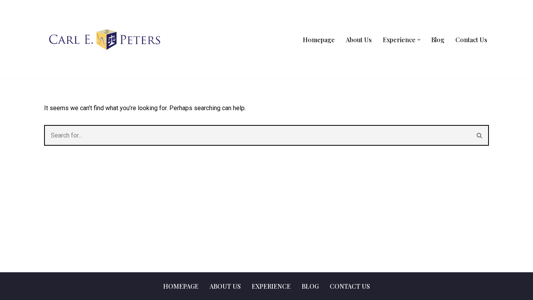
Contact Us (471, 40)
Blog (437, 40)
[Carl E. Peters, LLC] (104, 39)
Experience (271, 286)
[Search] (480, 135)
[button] (419, 39)
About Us (359, 40)
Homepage (319, 40)
